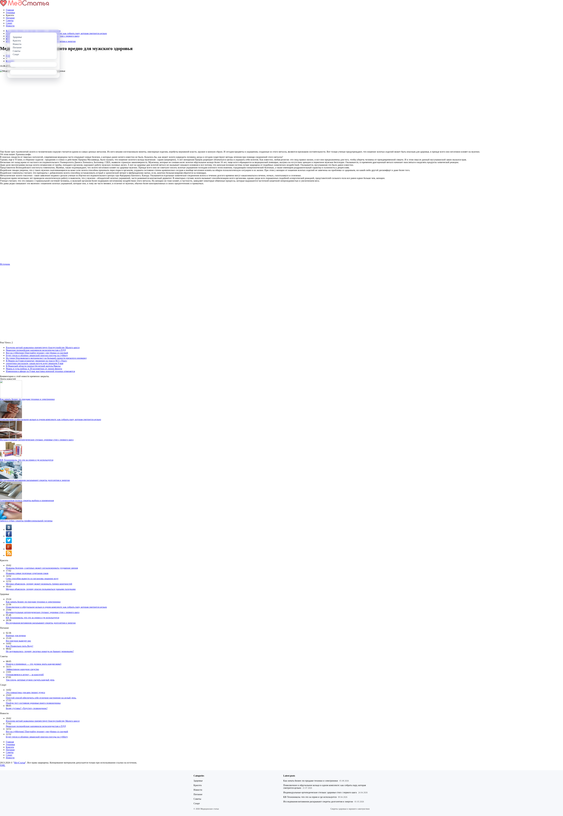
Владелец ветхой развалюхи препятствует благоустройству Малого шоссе (43, 347)
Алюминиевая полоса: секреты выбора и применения (27, 500)
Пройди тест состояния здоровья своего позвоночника (33, 703)
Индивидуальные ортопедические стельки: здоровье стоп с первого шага (36, 439)
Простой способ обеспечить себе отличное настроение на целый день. (41, 698)
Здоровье (10, 12)
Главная (10, 10)
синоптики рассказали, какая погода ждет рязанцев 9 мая (34, 363)
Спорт (9, 23)
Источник (5, 264)
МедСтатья (19, 762)
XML (2, 765)
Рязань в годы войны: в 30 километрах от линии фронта (34, 368)
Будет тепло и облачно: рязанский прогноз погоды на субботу (37, 355)
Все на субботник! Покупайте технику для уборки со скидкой (37, 353)
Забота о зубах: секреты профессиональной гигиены (26, 520)
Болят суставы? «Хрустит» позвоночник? (27, 708)
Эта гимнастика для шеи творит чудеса (25, 692)
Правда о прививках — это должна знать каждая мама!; (34, 664)
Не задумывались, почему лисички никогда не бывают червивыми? (40, 651)
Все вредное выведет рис (18, 641)
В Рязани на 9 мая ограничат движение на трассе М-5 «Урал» (36, 360)
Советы (9, 20)
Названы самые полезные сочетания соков (27, 573)
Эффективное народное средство (22, 669)
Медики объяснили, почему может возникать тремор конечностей (39, 584)
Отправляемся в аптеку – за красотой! (25, 674)
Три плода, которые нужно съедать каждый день (30, 680)
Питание (10, 18)
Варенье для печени (16, 635)
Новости (10, 26)
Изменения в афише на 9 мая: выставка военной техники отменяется (40, 371)
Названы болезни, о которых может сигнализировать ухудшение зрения (42, 568)
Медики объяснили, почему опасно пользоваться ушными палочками (41, 589)
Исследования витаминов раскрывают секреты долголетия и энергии (35, 480)
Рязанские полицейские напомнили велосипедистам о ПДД (36, 350)
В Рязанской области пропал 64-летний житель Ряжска (33, 366)
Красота (10, 747)
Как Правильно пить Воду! (19, 646)
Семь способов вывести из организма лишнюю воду (32, 578)
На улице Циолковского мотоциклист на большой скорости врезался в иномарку (46, 358)
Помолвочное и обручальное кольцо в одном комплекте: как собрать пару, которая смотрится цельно (50, 419)
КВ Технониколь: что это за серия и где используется (26, 460)
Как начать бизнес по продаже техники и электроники (27, 399)
